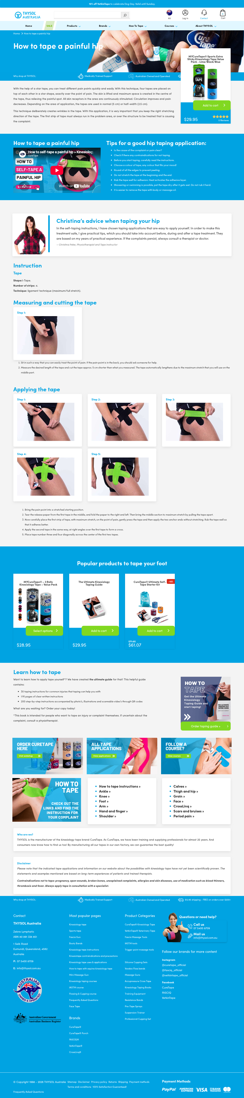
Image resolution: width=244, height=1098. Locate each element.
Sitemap (72, 1081)
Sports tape (75, 930)
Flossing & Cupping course (82, 993)
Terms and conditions (79, 1086)
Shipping (123, 1081)
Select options (43, 631)
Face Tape (74, 1006)
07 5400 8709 (25, 961)
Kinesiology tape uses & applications (88, 962)
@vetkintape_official (175, 975)
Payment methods (139, 1081)
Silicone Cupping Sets (136, 962)
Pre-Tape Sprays (133, 1006)
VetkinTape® (75, 1045)
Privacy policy (99, 1081)
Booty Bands (75, 943)
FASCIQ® (74, 1039)
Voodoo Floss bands (135, 968)
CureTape (168, 987)
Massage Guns (132, 974)
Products (72, 25)
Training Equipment (135, 993)
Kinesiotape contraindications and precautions (93, 955)
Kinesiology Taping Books (138, 987)
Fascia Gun (75, 936)
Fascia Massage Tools (136, 936)
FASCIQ (166, 992)
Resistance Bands (134, 999)
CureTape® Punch (78, 1033)
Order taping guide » (205, 726)
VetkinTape (168, 998)
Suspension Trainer (135, 1012)
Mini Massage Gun (79, 974)
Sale (49, 25)
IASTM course (76, 987)
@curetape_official (174, 965)
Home (28, 25)
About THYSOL (204, 25)
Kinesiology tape (77, 924)
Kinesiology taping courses (83, 981)
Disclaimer (84, 1081)
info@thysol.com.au (29, 968)
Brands (103, 25)
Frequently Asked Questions (83, 999)
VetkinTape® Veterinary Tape (140, 930)
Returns (112, 1081)
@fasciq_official (172, 970)
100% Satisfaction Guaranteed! (110, 1086)
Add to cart (210, 105)
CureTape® (75, 1026)
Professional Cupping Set (138, 1018)
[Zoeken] (125, 15)
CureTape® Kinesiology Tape (140, 924)
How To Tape (136, 25)
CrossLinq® (75, 1052)
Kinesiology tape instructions (84, 949)
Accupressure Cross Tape (138, 981)
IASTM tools (131, 943)
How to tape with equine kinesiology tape (90, 968)
